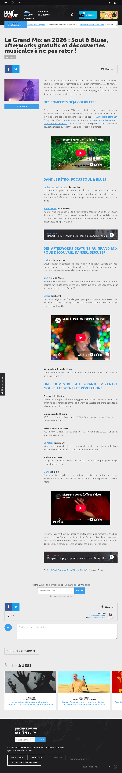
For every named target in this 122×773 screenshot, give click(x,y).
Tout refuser (36, 757)
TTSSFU (97, 116)
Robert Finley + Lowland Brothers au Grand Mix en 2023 (78, 236)
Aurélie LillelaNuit (98, 616)
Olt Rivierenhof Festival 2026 (83, 25)
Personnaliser (56, 757)
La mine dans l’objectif (27, 25)
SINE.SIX (48, 278)
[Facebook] (8, 69)
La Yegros (48, 442)
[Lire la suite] (30, 682)
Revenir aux (22, 651)
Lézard (47, 295)
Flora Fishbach (109, 116)
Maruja (47, 471)
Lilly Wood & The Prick (55, 123)
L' (27, 11)
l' (43, 11)
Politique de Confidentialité (77, 759)
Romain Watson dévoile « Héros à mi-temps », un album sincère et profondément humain (84, 703)
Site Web (21, 106)
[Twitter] (15, 69)
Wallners (48, 260)
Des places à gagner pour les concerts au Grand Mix (76, 558)
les (28, 15)
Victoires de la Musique (102, 120)
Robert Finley (50, 208)
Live (44, 15)
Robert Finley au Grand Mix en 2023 (68, 570)
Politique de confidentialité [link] (24, 763)
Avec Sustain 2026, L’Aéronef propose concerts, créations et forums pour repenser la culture (30, 704)
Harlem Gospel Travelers (56, 187)
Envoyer (79, 590)
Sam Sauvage (69, 120)
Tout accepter (17, 757)
